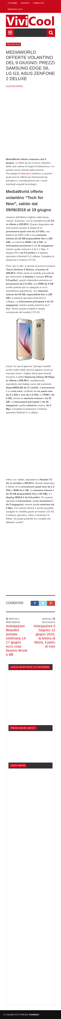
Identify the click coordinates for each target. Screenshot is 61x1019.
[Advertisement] (30, 125)
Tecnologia (13, 44)
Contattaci (34, 1014)
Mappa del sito (15, 9)
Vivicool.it (26, 173)
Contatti (25, 3)
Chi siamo (12, 3)
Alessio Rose (14, 86)
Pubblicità (38, 3)
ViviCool (24, 1014)
